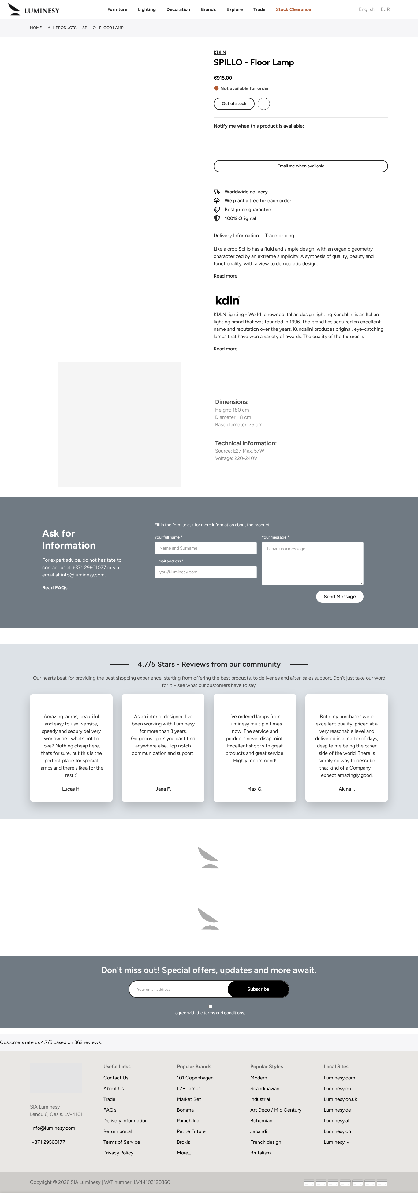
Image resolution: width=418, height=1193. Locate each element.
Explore (234, 9)
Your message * (275, 537)
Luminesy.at (337, 1121)
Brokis (183, 1142)
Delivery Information (236, 235)
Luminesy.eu (337, 1088)
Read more (225, 276)
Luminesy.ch (337, 1131)
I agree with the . (209, 1013)
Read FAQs (54, 588)
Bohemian (261, 1121)
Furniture (117, 9)
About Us (113, 1088)
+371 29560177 (48, 1142)
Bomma (185, 1110)
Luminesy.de (337, 1110)
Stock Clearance (293, 9)
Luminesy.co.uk (340, 1099)
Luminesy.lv (336, 1142)
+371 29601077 (89, 567)
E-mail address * (169, 561)
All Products (62, 27)
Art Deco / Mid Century (275, 1110)
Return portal (117, 1131)
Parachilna (188, 1121)
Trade (259, 9)
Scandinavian (264, 1088)
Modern (258, 1078)
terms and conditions (224, 1013)
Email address (228, 136)
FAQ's (109, 1110)
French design (265, 1142)
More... (184, 1153)
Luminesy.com (339, 1078)
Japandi (258, 1131)
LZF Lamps (188, 1088)
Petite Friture (191, 1131)
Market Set (189, 1099)
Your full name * (168, 537)
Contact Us (115, 1078)
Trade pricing (279, 235)
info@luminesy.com (83, 575)
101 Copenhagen (195, 1078)
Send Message (340, 596)
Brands (208, 9)
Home (36, 27)
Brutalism (260, 1153)
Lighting (147, 9)
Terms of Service (121, 1142)
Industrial (260, 1099)
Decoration (178, 9)
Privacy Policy (118, 1153)
